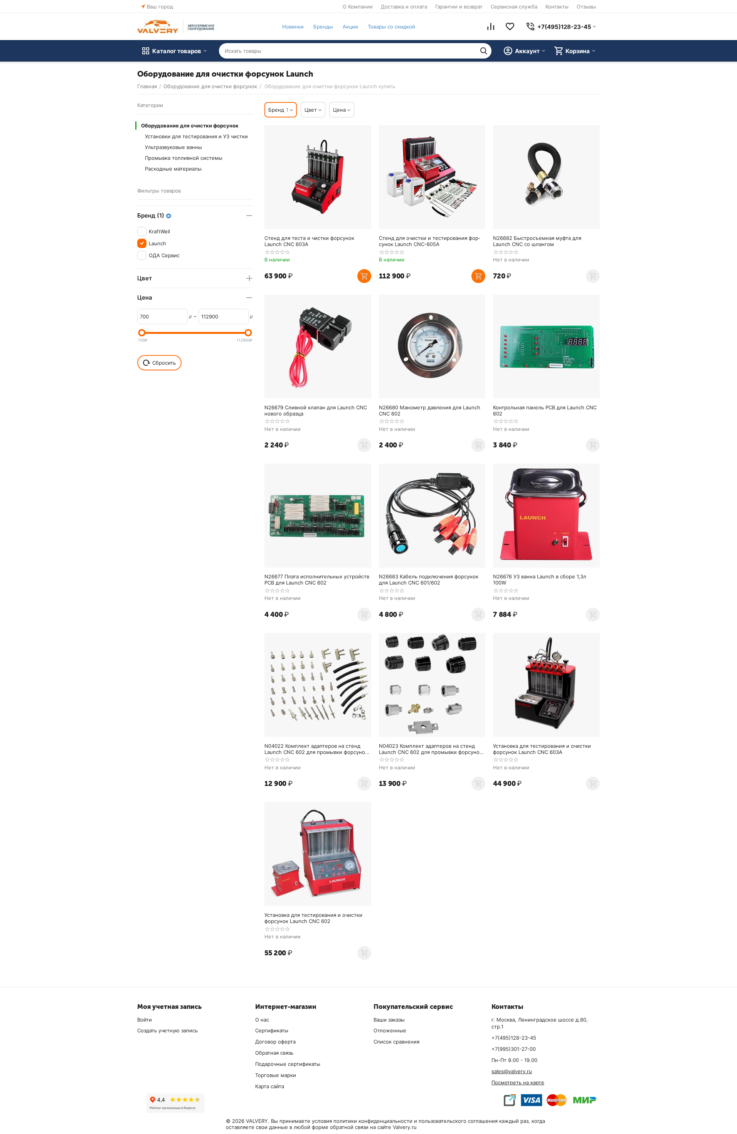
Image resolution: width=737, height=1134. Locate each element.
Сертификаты (271, 1030)
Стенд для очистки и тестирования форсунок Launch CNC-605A (429, 241)
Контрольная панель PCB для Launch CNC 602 (545, 410)
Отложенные (390, 1030)
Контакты (557, 6)
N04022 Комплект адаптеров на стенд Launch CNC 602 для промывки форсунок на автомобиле (316, 749)
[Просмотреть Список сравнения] (490, 26)
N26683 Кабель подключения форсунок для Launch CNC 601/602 (428, 579)
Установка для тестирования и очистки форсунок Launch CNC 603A (542, 749)
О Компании (358, 6)
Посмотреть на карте (517, 1082)
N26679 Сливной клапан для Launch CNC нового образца (315, 410)
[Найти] (484, 51)
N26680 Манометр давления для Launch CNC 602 (429, 410)
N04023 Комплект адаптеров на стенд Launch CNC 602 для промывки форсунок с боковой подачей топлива (430, 749)
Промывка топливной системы (183, 158)
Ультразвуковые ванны (173, 147)
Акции (350, 26)
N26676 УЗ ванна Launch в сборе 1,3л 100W (539, 579)
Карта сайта (269, 1086)
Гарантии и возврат (459, 6)
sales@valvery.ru (511, 1071)
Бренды (323, 26)
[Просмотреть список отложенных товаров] (510, 26)
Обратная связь (274, 1053)
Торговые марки (275, 1075)
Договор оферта (275, 1042)
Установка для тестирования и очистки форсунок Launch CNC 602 (313, 918)
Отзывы (586, 6)
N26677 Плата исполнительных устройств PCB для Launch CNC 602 (316, 579)
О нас (262, 1020)
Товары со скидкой (391, 26)
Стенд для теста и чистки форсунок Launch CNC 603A (309, 241)
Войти (144, 1020)
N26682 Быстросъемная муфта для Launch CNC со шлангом (537, 241)
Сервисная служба (514, 6)
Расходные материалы (173, 169)
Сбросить (164, 363)
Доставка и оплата (404, 6)
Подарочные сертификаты (287, 1064)
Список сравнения (396, 1042)
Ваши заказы (389, 1020)
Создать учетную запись (167, 1030)
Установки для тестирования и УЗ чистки (196, 136)
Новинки (293, 26)
